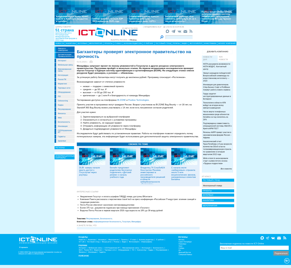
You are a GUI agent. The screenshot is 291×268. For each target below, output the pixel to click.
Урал (180, 246)
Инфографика (210, 43)
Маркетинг (62, 84)
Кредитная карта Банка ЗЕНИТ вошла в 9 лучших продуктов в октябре (72, 18)
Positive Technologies (138, 100)
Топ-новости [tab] (223, 58)
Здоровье (62, 141)
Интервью (82, 43)
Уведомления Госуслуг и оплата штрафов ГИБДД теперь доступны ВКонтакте (116, 196)
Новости (59, 43)
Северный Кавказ (185, 254)
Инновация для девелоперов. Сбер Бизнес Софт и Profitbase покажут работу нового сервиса (216, 87)
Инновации (63, 126)
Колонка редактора (133, 43)
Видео (185, 43)
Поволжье (182, 244)
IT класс (118, 43)
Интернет (62, 61)
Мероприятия (95, 43)
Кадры (61, 105)
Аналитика (71, 43)
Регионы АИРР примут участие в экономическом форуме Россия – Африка (217, 135)
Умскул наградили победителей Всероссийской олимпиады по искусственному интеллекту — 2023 (217, 77)
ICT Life (82, 242)
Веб (80, 250)
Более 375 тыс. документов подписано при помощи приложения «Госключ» (115, 208)
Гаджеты (61, 136)
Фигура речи (106, 242)
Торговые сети (64, 88)
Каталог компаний (227, 43)
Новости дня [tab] (207, 58)
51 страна (64, 30)
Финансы (62, 113)
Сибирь (181, 248)
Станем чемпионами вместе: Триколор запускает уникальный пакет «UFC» (144, 18)
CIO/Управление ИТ (65, 131)
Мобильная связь (65, 65)
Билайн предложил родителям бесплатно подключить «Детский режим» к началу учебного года (121, 172)
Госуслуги (126, 222)
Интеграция (63, 75)
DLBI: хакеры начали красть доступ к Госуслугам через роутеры (89, 171)
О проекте (23, 247)
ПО (59, 96)
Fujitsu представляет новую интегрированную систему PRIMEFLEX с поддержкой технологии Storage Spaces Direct (217, 16)
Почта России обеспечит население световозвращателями (107, 205)
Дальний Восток (185, 252)
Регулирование (64, 109)
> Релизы (133, 40)
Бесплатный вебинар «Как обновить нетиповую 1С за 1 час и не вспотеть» (180, 18)
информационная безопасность (107, 222)
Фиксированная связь (64, 70)
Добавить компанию (217, 52)
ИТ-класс (206, 176)
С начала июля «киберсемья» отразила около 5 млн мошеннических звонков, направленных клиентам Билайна (183, 173)
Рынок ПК (62, 79)
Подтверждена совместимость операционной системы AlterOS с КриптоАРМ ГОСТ (217, 126)
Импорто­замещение (63, 49)
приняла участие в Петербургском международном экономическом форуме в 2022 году (66, 36)
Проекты (108, 43)
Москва (181, 240)
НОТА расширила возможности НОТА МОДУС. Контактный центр (216, 66)
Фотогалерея (196, 43)
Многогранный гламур (212, 186)
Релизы (176, 43)
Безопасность (64, 122)
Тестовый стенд (163, 43)
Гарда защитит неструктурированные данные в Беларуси (217, 96)
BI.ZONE (121, 100)
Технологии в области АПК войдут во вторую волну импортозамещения (214, 105)
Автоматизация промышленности (66, 55)
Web (60, 118)
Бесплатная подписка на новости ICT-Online (242, 243)
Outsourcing (63, 101)
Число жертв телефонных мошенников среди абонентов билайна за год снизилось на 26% (216, 115)
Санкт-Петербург (185, 242)
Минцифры (136, 222)
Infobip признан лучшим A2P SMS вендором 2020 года (107, 19)
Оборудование (64, 92)
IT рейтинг (148, 43)
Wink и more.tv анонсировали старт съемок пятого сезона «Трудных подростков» (215, 161)
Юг (180, 250)
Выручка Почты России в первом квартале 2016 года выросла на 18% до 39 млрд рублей (121, 210)
